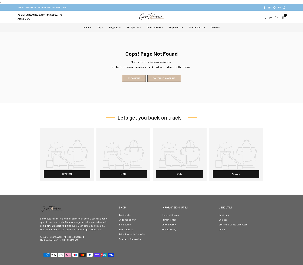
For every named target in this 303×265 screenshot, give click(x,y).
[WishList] (277, 16)
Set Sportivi (133, 27)
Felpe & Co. (175, 27)
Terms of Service (170, 215)
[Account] (270, 16)
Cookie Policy (169, 224)
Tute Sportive (154, 27)
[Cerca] (264, 16)
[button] (283, 16)
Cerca (222, 229)
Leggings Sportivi (128, 219)
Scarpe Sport (196, 27)
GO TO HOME (134, 78)
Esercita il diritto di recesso (233, 224)
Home (86, 27)
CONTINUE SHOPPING (164, 78)
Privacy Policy (169, 219)
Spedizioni (224, 215)
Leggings (114, 27)
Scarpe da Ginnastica (130, 239)
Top (99, 27)
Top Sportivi (125, 215)
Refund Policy (169, 229)
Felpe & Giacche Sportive (132, 234)
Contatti (215, 27)
